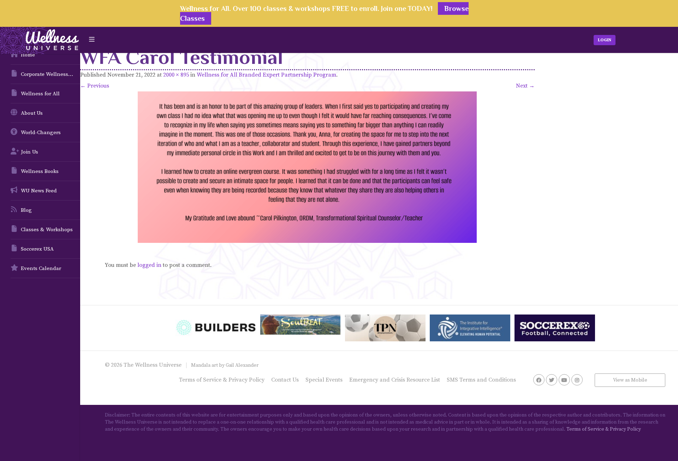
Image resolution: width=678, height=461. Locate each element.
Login (604, 40)
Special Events (324, 379)
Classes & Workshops (47, 229)
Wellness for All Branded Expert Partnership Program (266, 74)
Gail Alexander (242, 365)
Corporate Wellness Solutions (50, 74)
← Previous (94, 85)
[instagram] (577, 379)
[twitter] (551, 379)
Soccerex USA (37, 249)
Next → (525, 85)
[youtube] (564, 379)
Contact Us (285, 379)
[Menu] (92, 40)
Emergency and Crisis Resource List (394, 379)
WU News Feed (39, 190)
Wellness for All (40, 93)
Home (28, 55)
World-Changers (41, 132)
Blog (26, 210)
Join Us (29, 152)
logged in (149, 265)
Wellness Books (40, 171)
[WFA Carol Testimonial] (307, 167)
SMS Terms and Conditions (481, 379)
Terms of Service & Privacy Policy (221, 379)
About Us (32, 113)
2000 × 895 (176, 74)
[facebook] (539, 379)
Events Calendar (41, 268)
